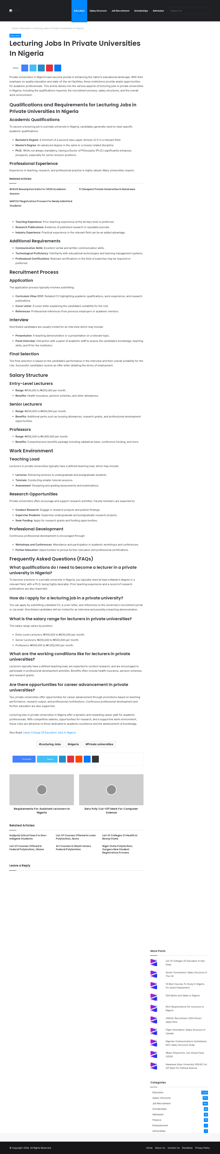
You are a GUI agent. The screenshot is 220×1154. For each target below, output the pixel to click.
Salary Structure (98, 10)
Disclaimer (187, 1147)
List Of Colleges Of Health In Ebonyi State (119, 837)
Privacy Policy (202, 1147)
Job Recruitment (120, 10)
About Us (160, 1147)
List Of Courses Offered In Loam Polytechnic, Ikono (76, 837)
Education (79, 10)
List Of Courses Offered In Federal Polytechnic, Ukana (26, 847)
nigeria (74, 744)
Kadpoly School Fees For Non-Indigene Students (28, 837)
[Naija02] (14, 10)
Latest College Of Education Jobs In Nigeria (49, 732)
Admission (158, 10)
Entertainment (160, 1125)
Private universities (100, 744)
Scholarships (141, 10)
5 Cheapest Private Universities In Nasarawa (107, 189)
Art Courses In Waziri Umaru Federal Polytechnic (73, 847)
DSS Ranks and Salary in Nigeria (183, 995)
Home (14, 28)
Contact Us (174, 1147)
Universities (158, 1131)
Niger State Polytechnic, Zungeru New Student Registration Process (117, 849)
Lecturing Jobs (51, 744)
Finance (156, 1120)
